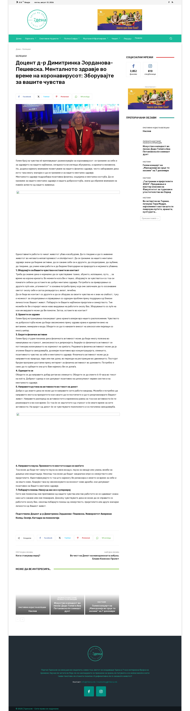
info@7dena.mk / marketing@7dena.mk (99, 682)
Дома (18, 49)
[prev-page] (17, 619)
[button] (170, 38)
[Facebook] (169, 2)
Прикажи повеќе (149, 218)
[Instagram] (101, 691)
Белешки (27, 49)
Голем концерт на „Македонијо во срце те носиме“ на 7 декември (102, 608)
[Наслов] (33, 594)
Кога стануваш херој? (28, 555)
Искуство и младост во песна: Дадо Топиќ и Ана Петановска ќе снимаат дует (67, 607)
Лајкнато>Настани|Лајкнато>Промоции (67, 598)
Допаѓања (133, 64)
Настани (102, 602)
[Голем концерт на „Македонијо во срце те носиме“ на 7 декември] (102, 594)
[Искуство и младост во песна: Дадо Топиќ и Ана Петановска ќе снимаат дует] (67, 594)
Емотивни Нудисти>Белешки (32, 607)
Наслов (32, 611)
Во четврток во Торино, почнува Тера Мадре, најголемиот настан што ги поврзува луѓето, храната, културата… (158, 206)
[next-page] (22, 619)
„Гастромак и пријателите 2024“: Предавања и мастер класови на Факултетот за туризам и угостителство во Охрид (158, 186)
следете (150, 64)
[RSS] (172, 2)
